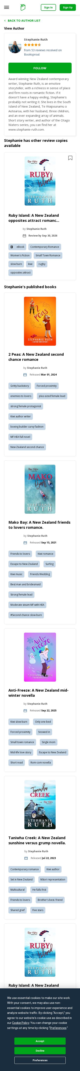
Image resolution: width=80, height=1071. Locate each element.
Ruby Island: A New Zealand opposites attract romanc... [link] (33, 218)
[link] (40, 182)
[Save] (70, 158)
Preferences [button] (58, 1028)
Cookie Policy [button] (20, 1022)
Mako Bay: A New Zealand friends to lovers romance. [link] (39, 525)
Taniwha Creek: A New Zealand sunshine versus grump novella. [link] (37, 840)
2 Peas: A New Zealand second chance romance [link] (36, 357)
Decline (40, 1050)
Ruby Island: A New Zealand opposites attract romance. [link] (33, 988)
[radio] (25, 44)
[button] (40, 216)
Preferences (40, 1060)
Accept (40, 1041)
